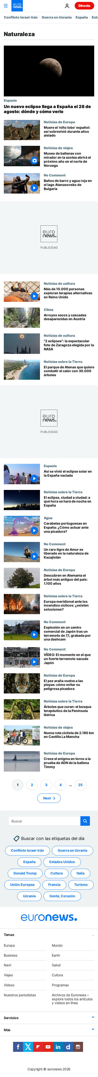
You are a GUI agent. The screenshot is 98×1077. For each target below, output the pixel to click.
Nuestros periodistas (20, 995)
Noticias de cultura (59, 283)
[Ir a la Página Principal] (17, 5)
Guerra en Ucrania (57, 17)
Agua (48, 518)
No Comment (55, 175)
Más (7, 1030)
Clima (48, 309)
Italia (80, 873)
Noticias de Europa (59, 122)
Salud (56, 965)
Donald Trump (25, 873)
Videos (9, 985)
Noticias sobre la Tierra (63, 361)
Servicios (11, 1018)
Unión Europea (22, 884)
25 (80, 785)
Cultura (56, 873)
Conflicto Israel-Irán (21, 17)
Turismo (81, 884)
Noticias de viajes (58, 148)
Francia (54, 884)
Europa (9, 945)
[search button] (85, 821)
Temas (9, 934)
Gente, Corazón (62, 896)
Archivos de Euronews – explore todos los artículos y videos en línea (72, 999)
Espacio (10, 100)
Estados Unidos (62, 862)
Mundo (57, 945)
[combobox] (49, 821)
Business (10, 955)
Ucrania (29, 896)
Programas (60, 985)
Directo (84, 6)
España (82, 17)
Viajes (8, 975)
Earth (56, 955)
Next (47, 798)
